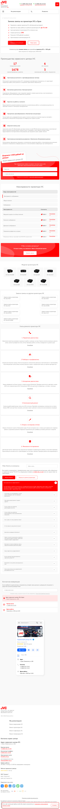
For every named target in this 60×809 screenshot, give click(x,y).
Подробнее (30, 345)
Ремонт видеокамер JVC (16, 724)
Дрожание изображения (10, 225)
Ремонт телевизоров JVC (16, 734)
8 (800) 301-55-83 (6, 752)
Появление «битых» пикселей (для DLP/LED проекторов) (18, 237)
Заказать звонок (30, 253)
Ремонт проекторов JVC (15, 727)
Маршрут (22, 649)
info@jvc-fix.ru (5, 756)
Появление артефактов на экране (12, 231)
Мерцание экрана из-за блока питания (13, 214)
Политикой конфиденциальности (43, 593)
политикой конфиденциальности (36, 177)
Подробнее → (52, 214)
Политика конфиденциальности (30, 798)
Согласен (54, 805)
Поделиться (2, 786)
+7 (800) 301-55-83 (26, 4)
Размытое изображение (9, 220)
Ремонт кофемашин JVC (15, 730)
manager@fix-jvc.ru (6, 760)
